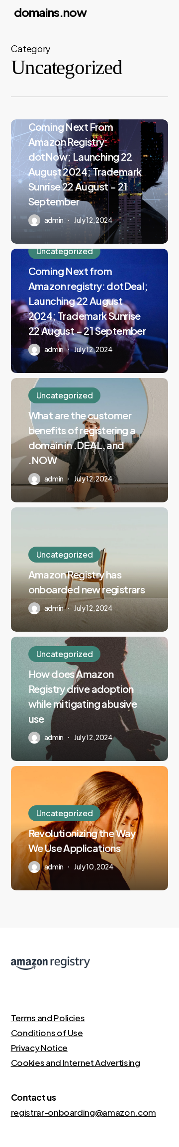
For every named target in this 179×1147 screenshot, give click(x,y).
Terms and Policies (48, 1017)
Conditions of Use (47, 1032)
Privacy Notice (39, 1047)
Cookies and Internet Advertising (75, 1062)
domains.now (50, 12)
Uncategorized (64, 251)
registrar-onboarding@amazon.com (83, 1112)
